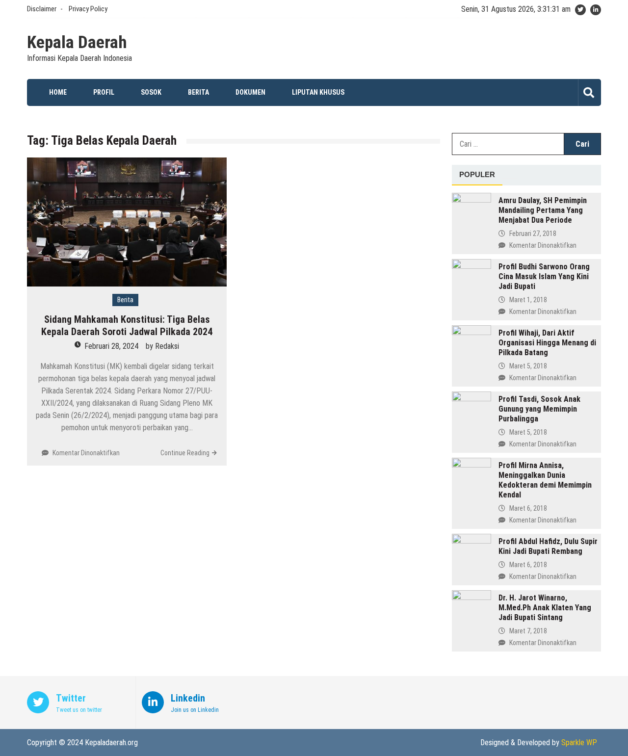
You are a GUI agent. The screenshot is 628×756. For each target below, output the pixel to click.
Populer (477, 174)
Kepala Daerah (77, 42)
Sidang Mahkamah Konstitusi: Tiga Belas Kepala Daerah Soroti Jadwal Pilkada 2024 (126, 325)
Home (58, 92)
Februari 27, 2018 (532, 233)
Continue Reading (184, 453)
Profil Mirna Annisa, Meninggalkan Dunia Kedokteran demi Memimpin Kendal (545, 480)
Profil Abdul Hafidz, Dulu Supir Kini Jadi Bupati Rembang (548, 546)
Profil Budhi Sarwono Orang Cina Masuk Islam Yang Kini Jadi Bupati (544, 276)
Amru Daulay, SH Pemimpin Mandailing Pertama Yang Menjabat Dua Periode (542, 210)
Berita (198, 92)
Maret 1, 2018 (528, 300)
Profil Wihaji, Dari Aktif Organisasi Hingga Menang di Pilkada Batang (547, 342)
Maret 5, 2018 (528, 366)
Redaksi (167, 346)
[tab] (477, 175)
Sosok (151, 92)
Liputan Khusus (318, 92)
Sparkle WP (579, 742)
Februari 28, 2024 (111, 346)
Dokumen (250, 92)
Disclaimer (41, 8)
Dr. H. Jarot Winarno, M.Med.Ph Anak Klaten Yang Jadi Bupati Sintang (544, 607)
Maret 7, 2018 (528, 631)
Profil (103, 92)
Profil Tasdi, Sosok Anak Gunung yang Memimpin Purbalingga (539, 408)
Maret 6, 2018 (528, 508)
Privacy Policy (88, 8)
